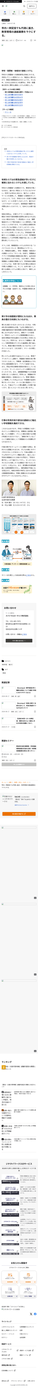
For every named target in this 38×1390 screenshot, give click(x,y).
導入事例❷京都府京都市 (14, 94)
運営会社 (4, 1381)
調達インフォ (24, 1355)
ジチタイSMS (6, 1359)
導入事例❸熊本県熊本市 (14, 97)
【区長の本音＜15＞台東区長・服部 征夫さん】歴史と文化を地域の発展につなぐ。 (25, 720)
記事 (10, 782)
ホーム (4, 782)
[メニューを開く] (3, 6)
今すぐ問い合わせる (17, 640)
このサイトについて (8, 1327)
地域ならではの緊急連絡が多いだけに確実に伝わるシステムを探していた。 (20, 152)
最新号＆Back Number (21, 805)
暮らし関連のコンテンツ (9, 1330)
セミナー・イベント (8, 1334)
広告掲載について (7, 1370)
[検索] (24, 6)
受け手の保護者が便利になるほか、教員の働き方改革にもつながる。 (20, 158)
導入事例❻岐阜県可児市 (14, 105)
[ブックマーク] (31, 40)
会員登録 (22, 1337)
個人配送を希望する (17, 814)
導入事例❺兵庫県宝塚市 (14, 102)
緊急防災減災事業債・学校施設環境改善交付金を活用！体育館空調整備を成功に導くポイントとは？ (26, 748)
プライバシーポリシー (17, 1381)
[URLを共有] (35, 40)
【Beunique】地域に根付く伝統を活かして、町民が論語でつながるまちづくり (26, 705)
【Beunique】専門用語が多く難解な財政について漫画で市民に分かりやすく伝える (26, 690)
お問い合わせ (31, 1381)
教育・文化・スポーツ (21, 782)
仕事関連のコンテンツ (27, 1327)
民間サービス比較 (25, 1350)
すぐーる (8, 112)
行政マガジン (24, 1334)
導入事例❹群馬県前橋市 (14, 100)
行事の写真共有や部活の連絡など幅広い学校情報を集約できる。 (20, 163)
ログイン (32, 6)
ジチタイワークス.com (12, 1)
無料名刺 (4, 1355)
